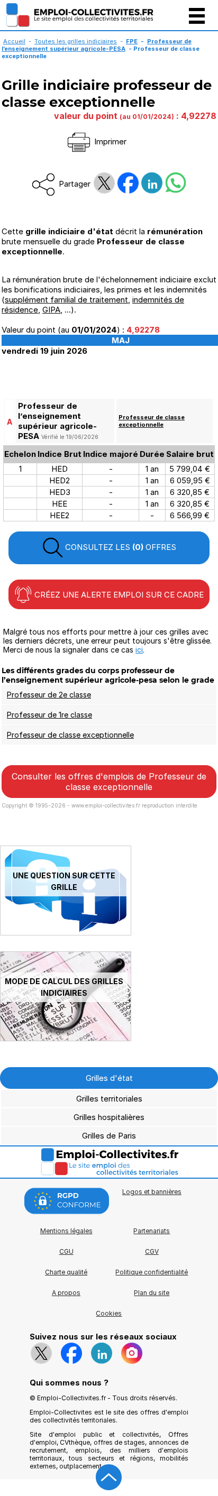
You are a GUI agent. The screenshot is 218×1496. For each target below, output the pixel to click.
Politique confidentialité (151, 1272)
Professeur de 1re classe (49, 714)
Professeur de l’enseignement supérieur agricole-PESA (97, 45)
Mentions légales (66, 1231)
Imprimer (109, 141)
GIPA (51, 310)
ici (139, 649)
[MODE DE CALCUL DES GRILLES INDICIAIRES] (65, 1038)
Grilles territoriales (109, 1099)
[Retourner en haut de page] (109, 1477)
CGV (152, 1251)
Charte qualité (66, 1272)
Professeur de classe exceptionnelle (152, 421)
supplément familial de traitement (66, 300)
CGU (66, 1251)
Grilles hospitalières (109, 1117)
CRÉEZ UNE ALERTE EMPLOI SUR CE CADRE (118, 595)
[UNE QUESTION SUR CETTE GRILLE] (65, 933)
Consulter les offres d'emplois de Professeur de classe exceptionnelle (109, 781)
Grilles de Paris (109, 1136)
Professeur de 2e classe (49, 694)
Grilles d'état (109, 1078)
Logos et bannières (151, 1192)
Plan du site (151, 1293)
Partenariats (151, 1231)
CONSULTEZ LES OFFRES (119, 547)
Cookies (109, 1313)
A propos (66, 1293)
